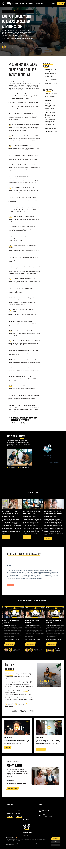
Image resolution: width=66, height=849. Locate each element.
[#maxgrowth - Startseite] (6, 3)
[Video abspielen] (4, 612)
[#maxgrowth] (27, 827)
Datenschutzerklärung (10, 846)
